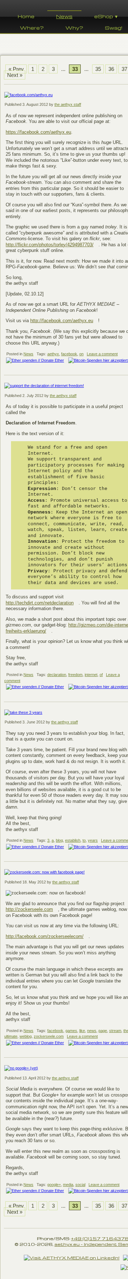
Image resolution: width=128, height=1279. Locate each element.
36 (111, 69)
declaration (56, 674)
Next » (14, 75)
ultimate (10, 1036)
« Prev (16, 69)
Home (26, 16)
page (102, 1030)
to (84, 840)
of (101, 674)
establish (72, 840)
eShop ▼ (106, 16)
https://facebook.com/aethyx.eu (38, 132)
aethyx (53, 354)
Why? (74, 28)
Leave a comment (102, 354)
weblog (26, 1036)
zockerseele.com (49, 1036)
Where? (32, 28)
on (81, 354)
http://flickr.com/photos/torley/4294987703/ (50, 244)
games (71, 1030)
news (91, 1030)
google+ (54, 1184)
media (68, 1184)
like (82, 1030)
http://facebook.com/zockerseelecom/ (45, 936)
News (64, 16)
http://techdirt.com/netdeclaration (40, 602)
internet (91, 674)
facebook (69, 354)
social (80, 1184)
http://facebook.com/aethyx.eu (61, 320)
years (93, 840)
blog (59, 840)
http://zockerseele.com (29, 909)
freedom (75, 674)
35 (98, 69)
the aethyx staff (67, 104)
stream (115, 1030)
